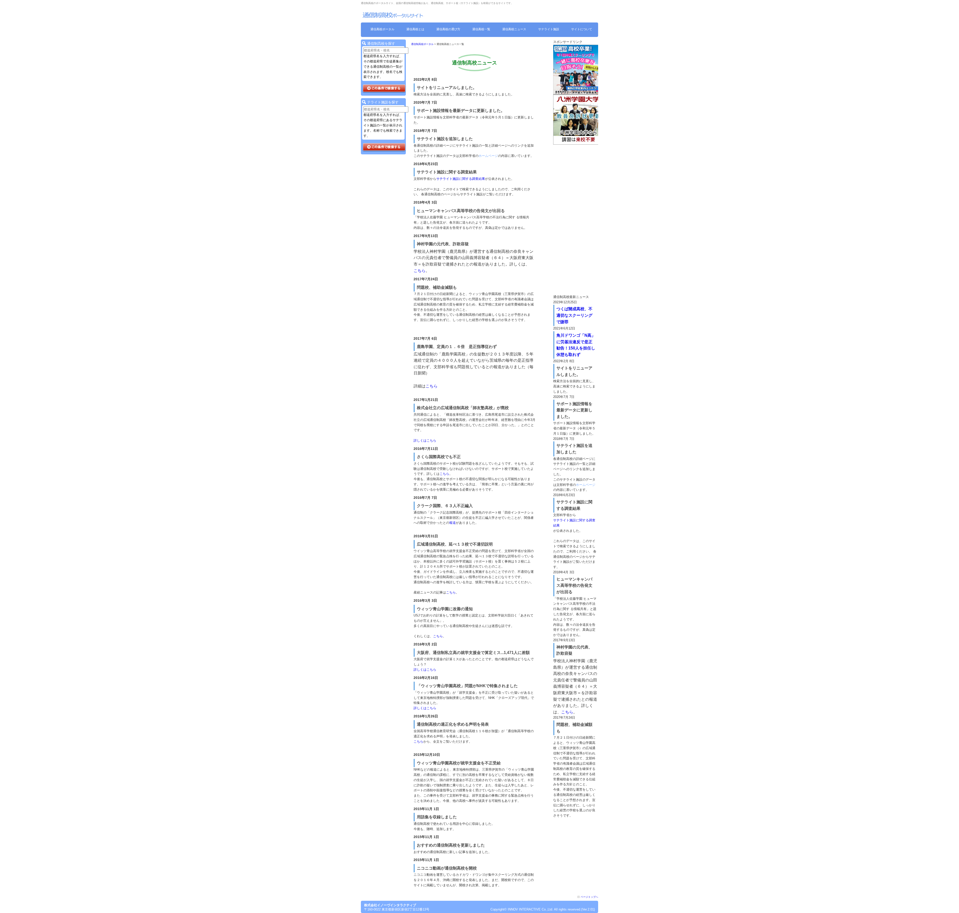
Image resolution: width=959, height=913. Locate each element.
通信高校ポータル (382, 29)
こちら (420, 271)
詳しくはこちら (425, 440)
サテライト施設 (548, 29)
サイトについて (581, 29)
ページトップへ (589, 897)
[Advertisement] (575, 220)
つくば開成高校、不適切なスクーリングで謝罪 (574, 315)
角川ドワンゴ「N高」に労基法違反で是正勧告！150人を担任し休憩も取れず (575, 345)
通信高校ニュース (514, 29)
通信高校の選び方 (448, 29)
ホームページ (488, 156)
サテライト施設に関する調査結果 (460, 179)
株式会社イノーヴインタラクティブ (390, 905)
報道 (452, 523)
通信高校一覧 (481, 29)
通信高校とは (415, 29)
